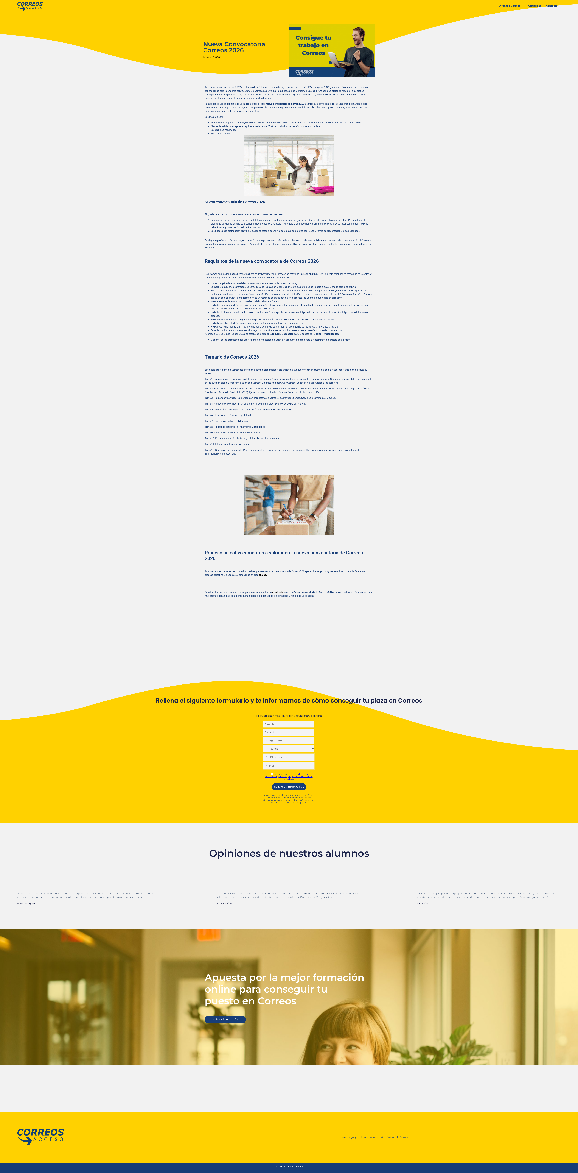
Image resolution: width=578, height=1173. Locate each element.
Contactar (552, 5)
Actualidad (535, 5)
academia (277, 592)
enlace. (263, 574)
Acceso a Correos (509, 5)
